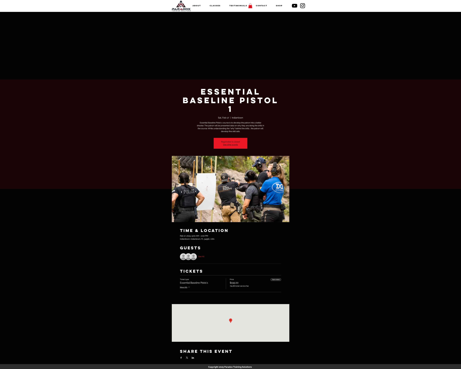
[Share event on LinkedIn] (193, 358)
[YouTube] (294, 5)
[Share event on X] (187, 358)
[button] (250, 5)
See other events (230, 145)
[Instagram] (302, 5)
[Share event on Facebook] (181, 358)
